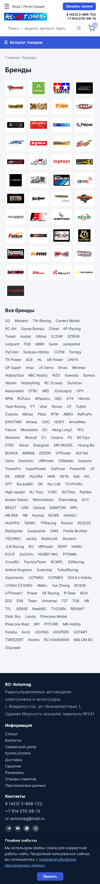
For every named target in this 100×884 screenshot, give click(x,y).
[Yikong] (84, 254)
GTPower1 (13, 593)
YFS (80, 430)
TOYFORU (73, 484)
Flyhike (86, 492)
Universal (49, 601)
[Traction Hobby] (15, 291)
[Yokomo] (15, 106)
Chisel (54, 328)
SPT (8, 484)
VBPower (45, 546)
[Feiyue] (84, 125)
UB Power (55, 359)
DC (44, 430)
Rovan (57, 406)
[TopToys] (61, 162)
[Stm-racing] (15, 180)
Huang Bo (86, 445)
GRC (58, 398)
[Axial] (38, 88)
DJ (44, 437)
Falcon (10, 430)
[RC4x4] (38, 162)
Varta (9, 461)
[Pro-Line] (15, 217)
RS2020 (84, 523)
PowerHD (77, 468)
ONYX (73, 359)
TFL (8, 608)
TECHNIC (13, 538)
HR (86, 601)
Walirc (42, 585)
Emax (62, 367)
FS (70, 437)
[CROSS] (38, 235)
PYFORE (51, 624)
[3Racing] (15, 125)
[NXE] (84, 217)
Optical (39, 507)
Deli (76, 476)
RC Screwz (53, 383)
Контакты (13, 740)
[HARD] (15, 198)
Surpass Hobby (36, 352)
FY (33, 406)
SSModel (65, 461)
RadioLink (49, 538)
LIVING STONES (19, 585)
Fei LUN (54, 484)
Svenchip (44, 570)
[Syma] (38, 143)
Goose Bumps (32, 328)
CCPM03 (55, 577)
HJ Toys (36, 492)
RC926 (80, 585)
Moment (21, 320)
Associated (14, 391)
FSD (27, 344)
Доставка (13, 760)
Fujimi (81, 406)
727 (65, 601)
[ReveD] (61, 272)
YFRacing (48, 523)
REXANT (78, 608)
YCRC (52, 492)
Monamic (12, 437)
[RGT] (61, 235)
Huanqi (38, 515)
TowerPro (13, 468)
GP (40, 484)
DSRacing (76, 562)
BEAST (10, 507)
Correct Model (67, 320)
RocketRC (25, 484)
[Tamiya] (61, 88)
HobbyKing (30, 383)
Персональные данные (25, 785)
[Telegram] (8, 828)
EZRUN (74, 336)
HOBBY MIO (48, 554)
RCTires (68, 492)
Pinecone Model (53, 616)
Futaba (11, 632)
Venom (10, 383)
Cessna (57, 437)
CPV (80, 391)
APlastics (42, 398)
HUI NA (82, 453)
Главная (12, 57)
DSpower (13, 647)
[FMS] (38, 254)
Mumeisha (29, 430)
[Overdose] (61, 198)
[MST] (84, 88)
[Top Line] (38, 198)
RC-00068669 (56, 639)
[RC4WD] (84, 198)
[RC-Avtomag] (25, 16)
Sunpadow (36, 531)
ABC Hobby (38, 375)
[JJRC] (15, 143)
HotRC (77, 546)
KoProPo (85, 414)
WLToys (83, 437)
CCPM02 (35, 577)
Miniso (28, 414)
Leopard (12, 344)
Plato (42, 414)
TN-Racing (42, 320)
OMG (54, 531)
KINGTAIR (13, 422)
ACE (29, 359)
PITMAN (70, 554)
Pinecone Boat (17, 624)
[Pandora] (15, 254)
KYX (70, 398)
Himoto (84, 398)
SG (7, 320)
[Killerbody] (15, 162)
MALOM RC (83, 639)
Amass (31, 422)
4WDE (20, 476)
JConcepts (63, 391)
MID (45, 391)
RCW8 (53, 515)
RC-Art (10, 328)
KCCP (10, 554)
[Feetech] (15, 235)
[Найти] (78, 28)
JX (92, 468)
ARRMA (28, 453)
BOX (84, 593)
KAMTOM (58, 507)
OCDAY (57, 336)
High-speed (15, 492)
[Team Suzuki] (61, 180)
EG (31, 546)
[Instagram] (35, 828)
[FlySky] (38, 217)
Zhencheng (67, 499)
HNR (51, 476)
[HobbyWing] (61, 217)
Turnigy (75, 352)
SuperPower (36, 468)
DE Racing (50, 593)
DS (7, 476)
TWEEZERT (14, 639)
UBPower (46, 461)
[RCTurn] (84, 235)
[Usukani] (38, 125)
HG (86, 476)
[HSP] (84, 106)
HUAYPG (12, 523)
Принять (50, 876)
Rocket (67, 523)
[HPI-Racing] (38, 106)
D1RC (9, 445)
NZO (56, 375)
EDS (8, 601)
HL (39, 359)
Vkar (43, 406)
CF (69, 406)
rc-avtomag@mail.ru (25, 818)
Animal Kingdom (18, 570)
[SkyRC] (84, 180)
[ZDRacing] (38, 272)
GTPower (63, 453)
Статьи (11, 734)
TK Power (13, 359)
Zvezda (11, 414)
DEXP (62, 546)
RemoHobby (43, 499)
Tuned (10, 336)
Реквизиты (14, 772)
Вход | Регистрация (28, 6)
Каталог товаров (23, 42)
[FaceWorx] (38, 180)
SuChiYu (26, 554)
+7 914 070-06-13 (81, 18)
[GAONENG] (15, 272)
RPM (9, 398)
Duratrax (74, 383)
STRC (33, 391)
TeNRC (30, 523)
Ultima (41, 336)
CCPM (59, 352)
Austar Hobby (16, 499)
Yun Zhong (61, 585)
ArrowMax (77, 422)
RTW (55, 414)
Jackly (31, 538)
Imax (30, 367)
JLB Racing (14, 546)
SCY (85, 499)
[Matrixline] (61, 143)
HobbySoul (14, 375)
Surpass (85, 461)
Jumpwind (71, 344)
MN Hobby (72, 624)
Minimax (79, 367)
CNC (46, 422)
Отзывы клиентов (20, 779)
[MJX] (61, 254)
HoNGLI (70, 515)
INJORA (36, 476)
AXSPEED (61, 632)
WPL (74, 507)
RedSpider (14, 531)
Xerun (24, 445)
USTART (80, 632)
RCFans (23, 398)
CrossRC (12, 562)
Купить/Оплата (18, 753)
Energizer (41, 445)
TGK (75, 601)
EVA (20, 601)
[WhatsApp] (26, 828)
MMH (39, 344)
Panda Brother (75, 531)
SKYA (64, 476)
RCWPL (57, 562)
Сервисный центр (20, 746)
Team (32, 601)
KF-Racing (72, 328)
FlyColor (12, 352)
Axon (26, 632)
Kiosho (33, 639)
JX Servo (46, 367)
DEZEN (45, 453)
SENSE (22, 608)
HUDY (59, 422)
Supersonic (14, 577)
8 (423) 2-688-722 (81, 14)
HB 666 (11, 515)
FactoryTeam (35, 562)
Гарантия (13, 766)
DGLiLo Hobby (80, 577)
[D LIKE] (84, 162)
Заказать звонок (79, 6)
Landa (30, 616)
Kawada (71, 375)
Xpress (89, 375)
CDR (24, 507)
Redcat (31, 437)
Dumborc (26, 461)
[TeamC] (84, 143)
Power (32, 593)
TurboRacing (67, 570)
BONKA (11, 453)
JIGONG (41, 632)
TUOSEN (58, 608)
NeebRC (39, 608)
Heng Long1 (62, 430)
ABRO (68, 414)
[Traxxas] (15, 88)
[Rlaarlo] (84, 272)
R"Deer (70, 593)
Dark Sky (13, 616)
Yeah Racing (15, 406)
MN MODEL (63, 445)
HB (25, 515)
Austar (25, 336)
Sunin (53, 344)
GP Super (13, 367)
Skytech (69, 538)
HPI (37, 624)
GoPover (58, 468)
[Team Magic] (61, 106)
